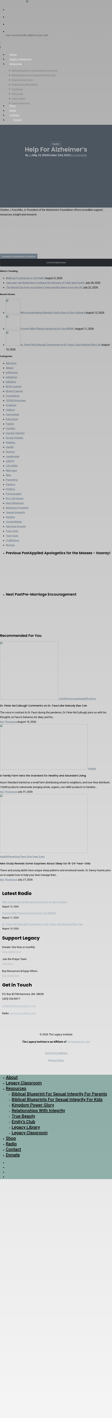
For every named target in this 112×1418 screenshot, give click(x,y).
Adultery (11, 381)
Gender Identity (15, 433)
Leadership (12, 456)
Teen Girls (12, 531)
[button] (56, 239)
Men (8, 475)
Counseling (12, 395)
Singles (10, 517)
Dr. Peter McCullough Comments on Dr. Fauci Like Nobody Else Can (42, 924)
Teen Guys (12, 535)
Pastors (10, 484)
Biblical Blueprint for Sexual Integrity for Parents (59, 1093)
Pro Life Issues (14, 498)
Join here (7, 963)
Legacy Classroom (24, 1082)
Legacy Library (26, 1127)
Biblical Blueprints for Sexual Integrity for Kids (57, 1099)
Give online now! (11, 951)
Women (10, 545)
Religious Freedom (17, 507)
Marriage (11, 470)
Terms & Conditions (56, 1053)
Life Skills (12, 465)
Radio (11, 1143)
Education (12, 419)
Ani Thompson (9, 721)
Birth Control (13, 386)
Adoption (11, 377)
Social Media (14, 521)
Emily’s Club (23, 1121)
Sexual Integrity (15, 512)
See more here (10, 975)
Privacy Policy (56, 1060)
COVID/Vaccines (16, 400)
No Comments (78, 155)
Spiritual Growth (16, 526)
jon (31, 155)
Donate (13, 1154)
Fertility (10, 428)
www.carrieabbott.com (23, 1013)
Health (56, 143)
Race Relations (15, 503)
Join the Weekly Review (56, 263)
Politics (10, 489)
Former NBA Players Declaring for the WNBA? (29, 913)
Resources (16, 1088)
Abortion (11, 363)
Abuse (9, 367)
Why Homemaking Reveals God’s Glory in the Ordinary (34, 902)
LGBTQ (10, 461)
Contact (13, 1149)
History (10, 451)
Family (10, 423)
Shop (11, 1138)
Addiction (12, 372)
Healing (10, 442)
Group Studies (14, 437)
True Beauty (23, 1116)
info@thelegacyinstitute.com (19, 1006)
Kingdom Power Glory (33, 1105)
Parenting (12, 479)
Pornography (13, 493)
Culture (10, 409)
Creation (11, 405)
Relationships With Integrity (38, 1110)
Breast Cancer (14, 391)
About (12, 1077)
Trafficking (12, 540)
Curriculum (12, 414)
